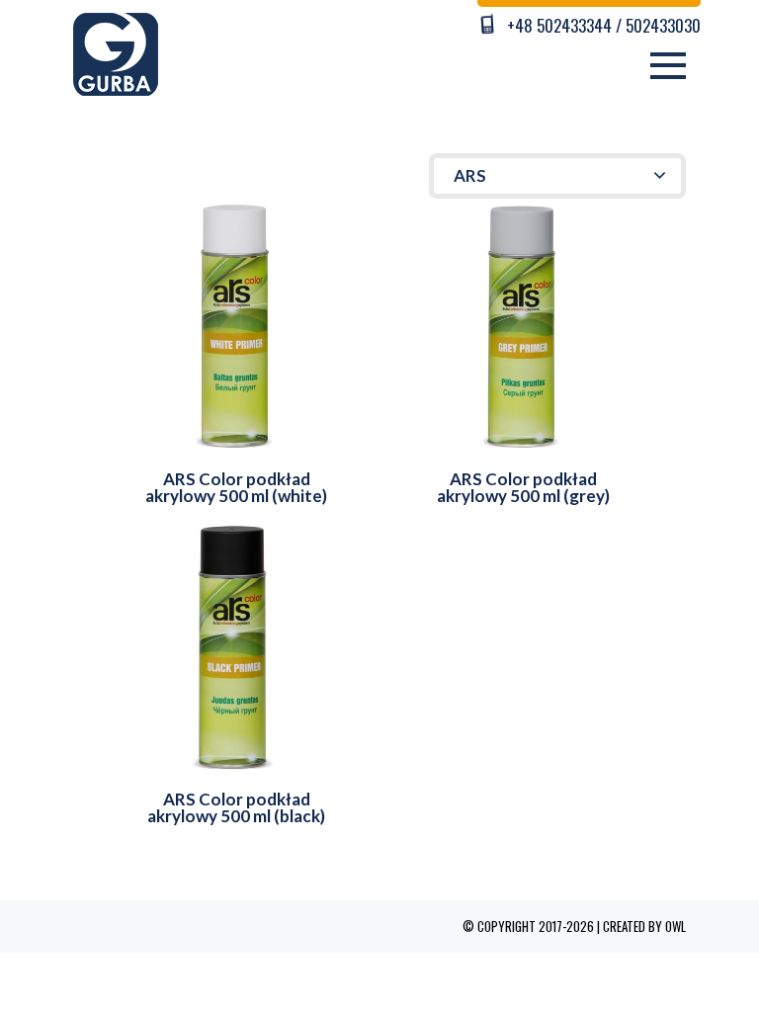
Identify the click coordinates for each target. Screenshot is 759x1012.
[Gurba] (115, 52)
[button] (557, 176)
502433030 (663, 25)
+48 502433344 (559, 25)
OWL (675, 926)
